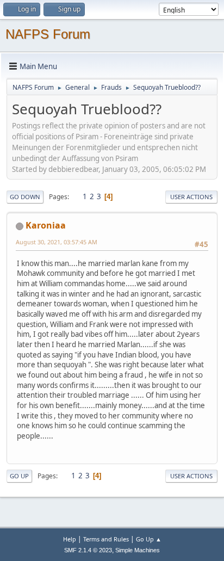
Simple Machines (137, 550)
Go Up (19, 476)
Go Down (25, 197)
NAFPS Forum (47, 34)
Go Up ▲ (148, 539)
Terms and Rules (106, 539)
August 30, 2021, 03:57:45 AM (56, 242)
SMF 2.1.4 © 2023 (88, 550)
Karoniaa (46, 225)
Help (69, 539)
